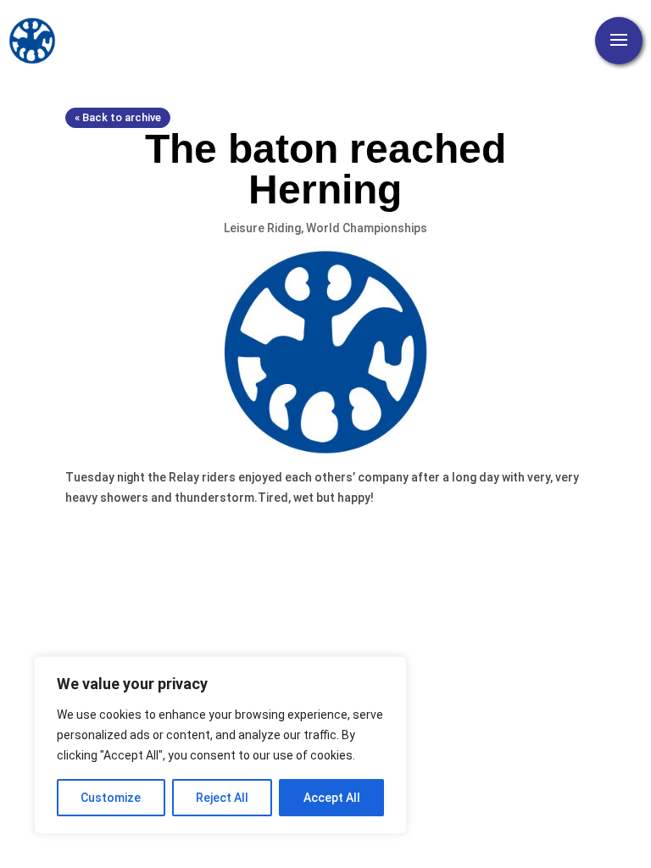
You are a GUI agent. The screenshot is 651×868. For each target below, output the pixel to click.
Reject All (222, 797)
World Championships (366, 228)
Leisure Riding (262, 228)
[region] (220, 745)
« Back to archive (118, 117)
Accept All (331, 797)
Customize (111, 797)
